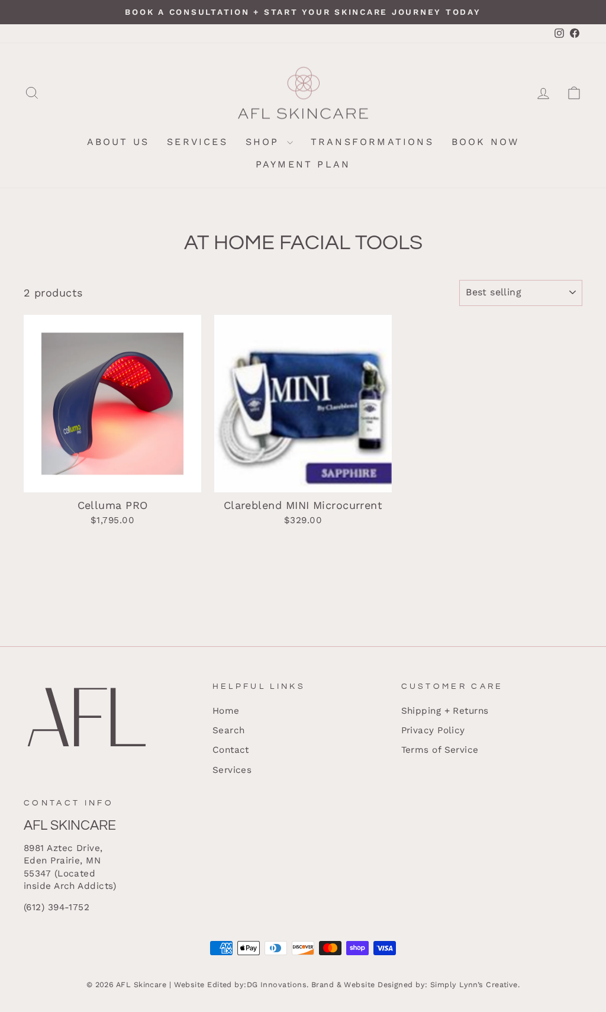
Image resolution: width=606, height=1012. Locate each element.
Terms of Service (440, 750)
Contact (230, 750)
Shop (265, 141)
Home (226, 710)
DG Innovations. (278, 984)
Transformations (372, 141)
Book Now (486, 141)
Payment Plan (303, 164)
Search (228, 730)
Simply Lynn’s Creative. (475, 984)
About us (118, 141)
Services (197, 141)
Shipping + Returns (445, 710)
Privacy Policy (433, 730)
